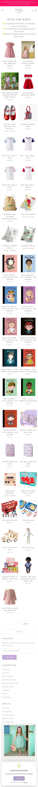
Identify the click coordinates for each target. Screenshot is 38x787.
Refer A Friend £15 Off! (10, 683)
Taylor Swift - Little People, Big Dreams (28, 309)
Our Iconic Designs (8, 715)
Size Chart (5, 673)
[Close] (34, 725)
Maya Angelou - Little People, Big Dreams (28, 277)
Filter (19, 632)
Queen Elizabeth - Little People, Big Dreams (10, 309)
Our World (5, 708)
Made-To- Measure (8, 718)
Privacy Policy (6, 697)
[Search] (32, 10)
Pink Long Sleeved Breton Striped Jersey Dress (9, 95)
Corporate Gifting (8, 687)
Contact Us (5, 669)
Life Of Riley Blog (8, 722)
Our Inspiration (7, 711)
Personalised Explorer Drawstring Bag (9, 216)
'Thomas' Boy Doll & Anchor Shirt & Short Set (28, 579)
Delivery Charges (7, 676)
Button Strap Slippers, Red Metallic (10, 126)
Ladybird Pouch (28, 246)
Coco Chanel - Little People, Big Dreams (10, 277)
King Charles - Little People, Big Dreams (10, 401)
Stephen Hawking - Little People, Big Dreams (28, 340)
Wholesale (5, 690)
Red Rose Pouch (28, 214)
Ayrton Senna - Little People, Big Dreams (10, 432)
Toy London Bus (10, 520)
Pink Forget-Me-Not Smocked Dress (10, 63)
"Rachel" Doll (28, 547)
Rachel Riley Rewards (9, 680)
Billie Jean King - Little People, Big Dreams (10, 340)
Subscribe (9, 657)
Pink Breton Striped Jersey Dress (28, 63)
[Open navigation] (3, 10)
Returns (4, 693)
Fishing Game (28, 520)
